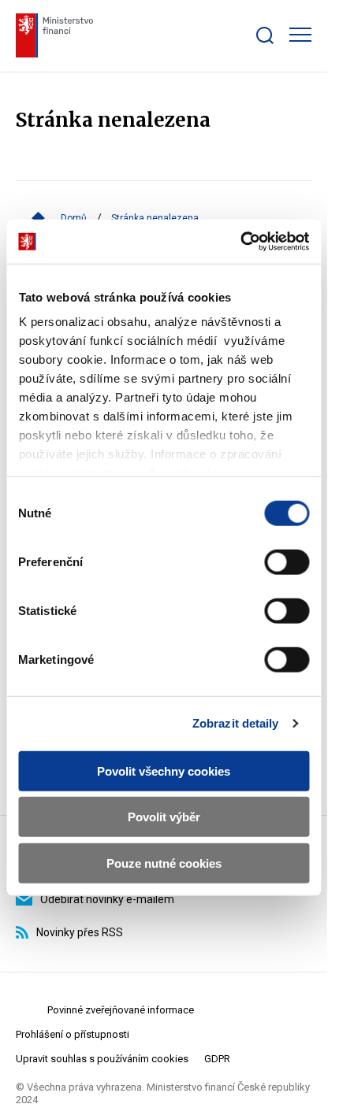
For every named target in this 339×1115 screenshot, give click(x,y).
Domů (74, 218)
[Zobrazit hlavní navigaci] (300, 35)
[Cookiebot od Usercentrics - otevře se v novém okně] (240, 242)
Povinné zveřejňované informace (120, 1010)
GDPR (217, 1059)
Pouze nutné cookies (164, 862)
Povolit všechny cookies (163, 770)
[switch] (286, 561)
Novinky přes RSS (79, 932)
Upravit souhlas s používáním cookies (102, 1059)
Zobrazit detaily (235, 723)
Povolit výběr (164, 817)
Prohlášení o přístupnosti (72, 1034)
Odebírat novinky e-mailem (107, 899)
